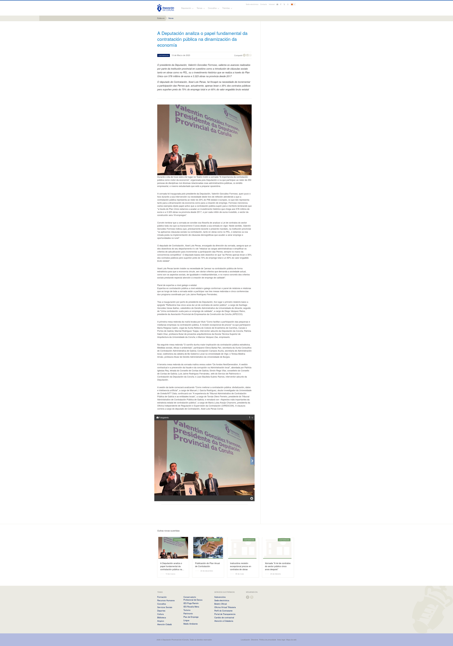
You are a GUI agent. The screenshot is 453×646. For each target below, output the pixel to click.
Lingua (186, 620)
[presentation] (252, 461)
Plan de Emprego (191, 616)
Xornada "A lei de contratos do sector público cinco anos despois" (278, 566)
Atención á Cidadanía (223, 620)
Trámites (226, 7)
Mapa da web (291, 639)
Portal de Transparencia (224, 614)
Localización (245, 639)
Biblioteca (161, 617)
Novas (171, 18)
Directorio (254, 639)
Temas (199, 7)
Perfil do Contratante (223, 610)
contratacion (163, 55)
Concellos (212, 7)
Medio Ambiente (190, 623)
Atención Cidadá (164, 624)
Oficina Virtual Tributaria (225, 607)
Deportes (161, 610)
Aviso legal (281, 639)
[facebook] (248, 597)
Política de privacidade (268, 639)
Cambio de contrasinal (224, 617)
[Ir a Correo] (277, 4)
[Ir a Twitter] (284, 4)
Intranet (272, 4)
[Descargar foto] (251, 498)
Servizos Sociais (164, 607)
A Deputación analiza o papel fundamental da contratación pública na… (172, 566)
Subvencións (220, 596)
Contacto (263, 4)
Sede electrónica (252, 4)
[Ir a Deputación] (165, 8)
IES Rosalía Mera (191, 606)
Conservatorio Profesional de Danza (192, 598)
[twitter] (252, 597)
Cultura (160, 614)
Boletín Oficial (220, 603)
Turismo (186, 609)
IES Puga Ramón (191, 603)
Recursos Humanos (166, 600)
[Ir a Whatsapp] (287, 4)
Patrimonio (188, 613)
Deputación (186, 7)
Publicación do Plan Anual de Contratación (207, 565)
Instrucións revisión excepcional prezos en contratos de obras (240, 566)
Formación (162, 596)
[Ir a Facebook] (280, 4)
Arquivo (160, 620)
